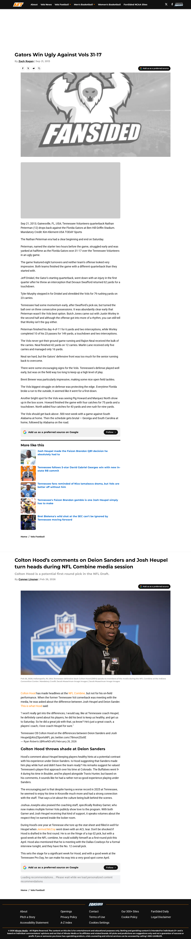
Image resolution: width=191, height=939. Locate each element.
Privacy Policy (69, 917)
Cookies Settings (99, 922)
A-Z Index (66, 922)
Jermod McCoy (46, 829)
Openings (66, 911)
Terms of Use (97, 917)
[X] (166, 4)
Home (24, 536)
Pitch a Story (27, 917)
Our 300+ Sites (130, 911)
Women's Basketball (109, 4)
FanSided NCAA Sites (135, 4)
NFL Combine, (77, 693)
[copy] (39, 68)
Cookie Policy (129, 917)
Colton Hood (28, 693)
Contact (94, 911)
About (34, 4)
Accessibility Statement (34, 922)
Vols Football (37, 536)
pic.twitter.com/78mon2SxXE (68, 737)
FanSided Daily (160, 911)
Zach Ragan (26, 61)
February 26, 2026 (66, 741)
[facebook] (172, 4)
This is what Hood (31, 706)
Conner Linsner (28, 579)
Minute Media (21, 930)
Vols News (46, 4)
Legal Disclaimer (161, 917)
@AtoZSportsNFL (39, 737)
